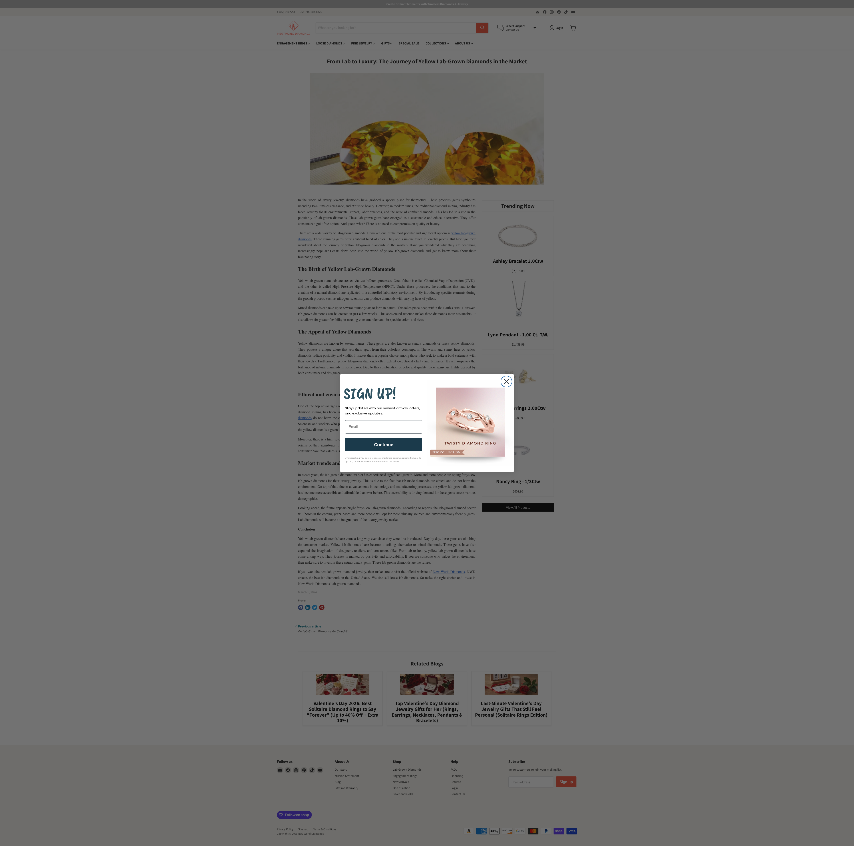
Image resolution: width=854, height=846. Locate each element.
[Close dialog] (506, 381)
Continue (383, 444)
